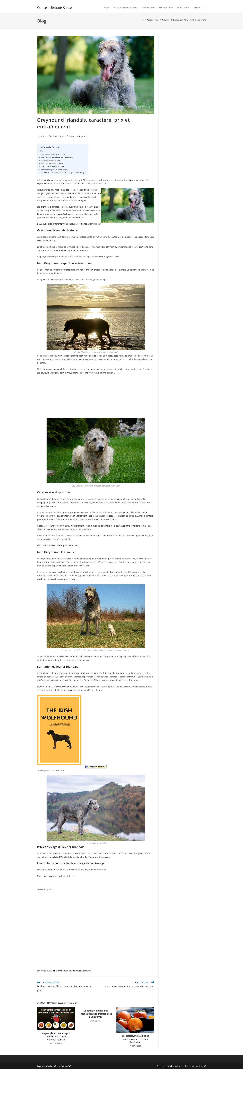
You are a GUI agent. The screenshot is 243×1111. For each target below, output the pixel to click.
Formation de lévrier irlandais (52, 166)
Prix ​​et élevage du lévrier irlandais (54, 169)
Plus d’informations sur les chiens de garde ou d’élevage (64, 172)
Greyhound (73, 971)
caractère (51, 971)
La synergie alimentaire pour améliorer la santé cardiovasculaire (56, 1036)
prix (89, 971)
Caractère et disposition (50, 160)
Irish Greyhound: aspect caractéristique (56, 158)
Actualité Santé (78, 136)
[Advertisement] (95, 397)
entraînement (62, 971)
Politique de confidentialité (195, 1066)
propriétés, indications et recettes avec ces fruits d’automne (135, 1039)
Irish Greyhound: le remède (51, 163)
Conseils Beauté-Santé (54, 7)
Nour (43, 136)
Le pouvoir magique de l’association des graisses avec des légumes (96, 1014)
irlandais (83, 971)
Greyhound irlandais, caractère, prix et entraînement (184, 20)
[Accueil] (143, 20)
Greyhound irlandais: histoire (52, 154)
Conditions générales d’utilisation (170, 1066)
